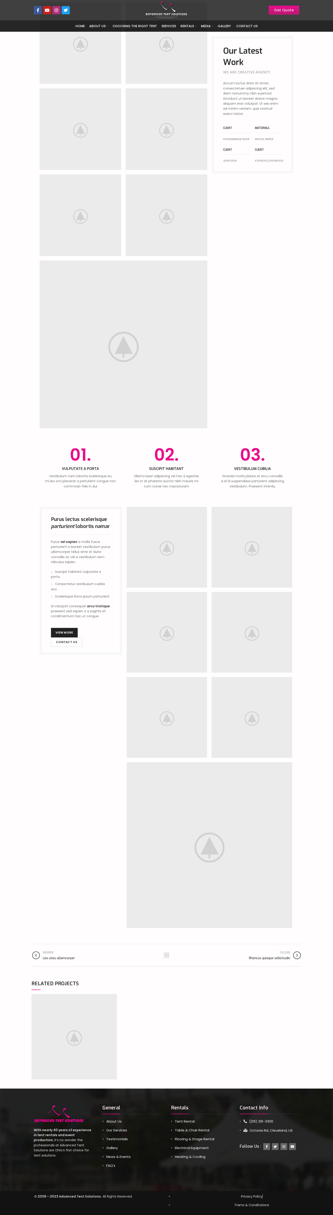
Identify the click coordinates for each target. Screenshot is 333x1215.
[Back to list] (166, 955)
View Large (113, 997)
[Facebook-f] (38, 10)
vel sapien (68, 542)
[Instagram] (56, 10)
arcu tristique (98, 606)
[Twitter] (66, 10)
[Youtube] (47, 10)
